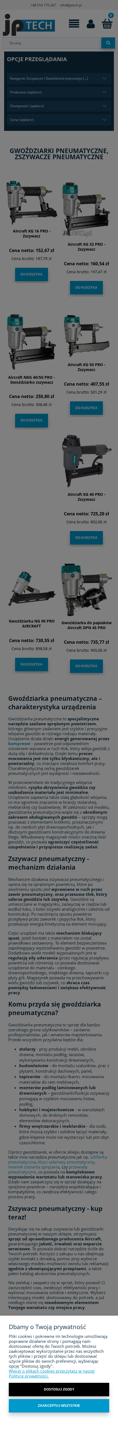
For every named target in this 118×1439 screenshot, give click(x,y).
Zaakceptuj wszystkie (59, 1406)
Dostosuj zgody (59, 1389)
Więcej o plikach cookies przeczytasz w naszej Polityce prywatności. (52, 1373)
